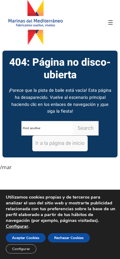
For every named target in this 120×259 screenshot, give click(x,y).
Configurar (17, 226)
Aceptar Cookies (25, 237)
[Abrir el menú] (110, 22)
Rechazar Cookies (69, 237)
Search (86, 128)
